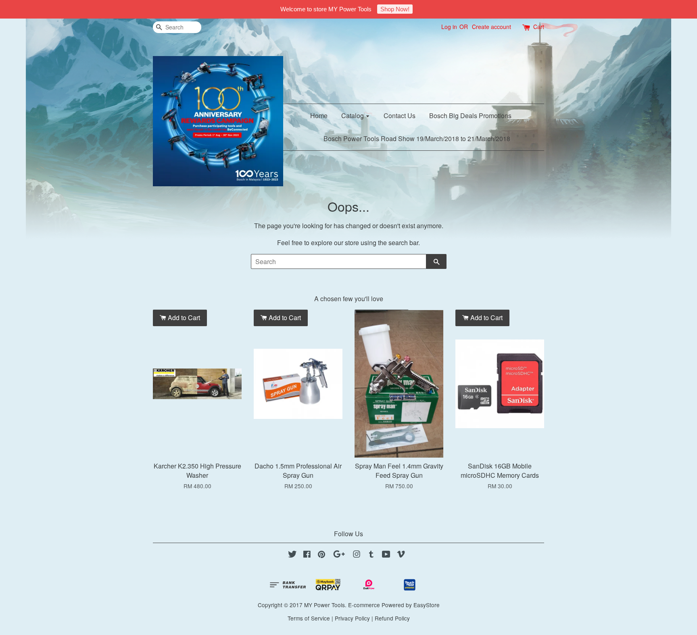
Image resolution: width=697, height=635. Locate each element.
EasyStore (426, 605)
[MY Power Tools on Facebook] (307, 555)
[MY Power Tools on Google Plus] (339, 555)
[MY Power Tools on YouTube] (386, 555)
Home (319, 115)
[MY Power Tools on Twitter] (292, 555)
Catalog (353, 115)
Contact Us (399, 115)
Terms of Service (309, 618)
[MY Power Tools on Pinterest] (321, 555)
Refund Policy (392, 618)
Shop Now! (394, 9)
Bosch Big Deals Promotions (470, 115)
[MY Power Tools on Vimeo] (400, 555)
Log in (449, 27)
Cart (538, 27)
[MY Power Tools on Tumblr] (371, 555)
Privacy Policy (352, 618)
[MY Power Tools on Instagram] (356, 555)
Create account (491, 27)
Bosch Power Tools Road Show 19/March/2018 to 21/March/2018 (416, 138)
